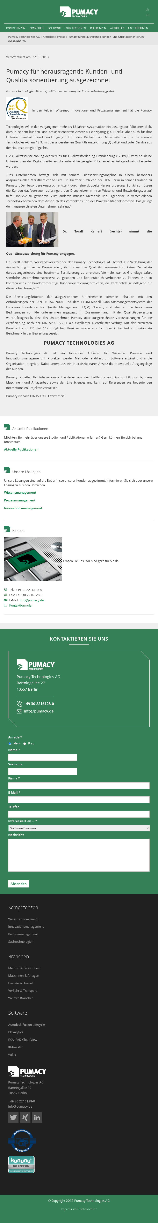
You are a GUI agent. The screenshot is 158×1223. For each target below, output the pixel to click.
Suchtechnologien (20, 941)
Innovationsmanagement (23, 508)
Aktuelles (49, 37)
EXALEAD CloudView (22, 1040)
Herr (17, 743)
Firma (14, 778)
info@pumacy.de (32, 600)
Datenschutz (88, 1209)
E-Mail (14, 793)
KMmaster (15, 1047)
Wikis (12, 1055)
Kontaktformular (21, 605)
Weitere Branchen (21, 998)
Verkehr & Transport (22, 990)
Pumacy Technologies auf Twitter (13, 1117)
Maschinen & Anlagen (23, 975)
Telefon (14, 807)
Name (14, 750)
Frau (31, 743)
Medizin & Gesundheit (24, 968)
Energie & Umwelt (21, 983)
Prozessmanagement (19, 500)
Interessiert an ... (22, 821)
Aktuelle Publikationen (21, 449)
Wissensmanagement (20, 492)
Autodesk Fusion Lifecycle (26, 1024)
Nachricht (16, 835)
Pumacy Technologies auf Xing (25, 1117)
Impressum (69, 1209)
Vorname (15, 764)
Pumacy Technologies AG (24, 37)
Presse (61, 37)
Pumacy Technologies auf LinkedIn (37, 1117)
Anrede (15, 737)
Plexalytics (15, 1032)
